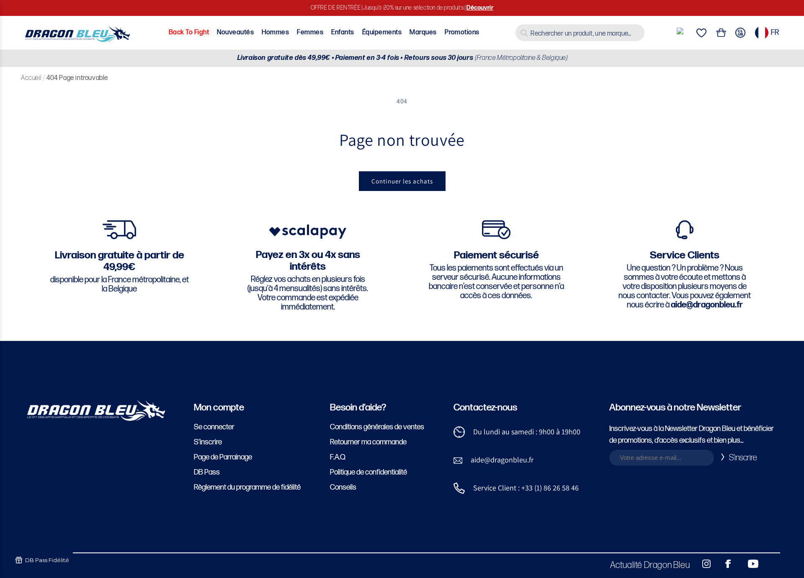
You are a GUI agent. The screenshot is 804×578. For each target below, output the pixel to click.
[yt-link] (747, 564)
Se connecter (214, 427)
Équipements (382, 32)
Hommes (275, 32)
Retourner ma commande (368, 442)
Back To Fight (189, 32)
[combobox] (579, 32)
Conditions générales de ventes (377, 427)
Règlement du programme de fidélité (247, 487)
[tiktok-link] (770, 564)
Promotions (462, 32)
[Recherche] (524, 33)
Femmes (310, 32)
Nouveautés (235, 32)
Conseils (343, 487)
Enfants (342, 32)
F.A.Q (337, 457)
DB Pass (207, 472)
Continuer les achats (402, 181)
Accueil (31, 78)
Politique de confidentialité (368, 472)
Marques (423, 32)
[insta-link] (702, 564)
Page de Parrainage (223, 457)
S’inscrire (208, 442)
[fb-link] (725, 564)
